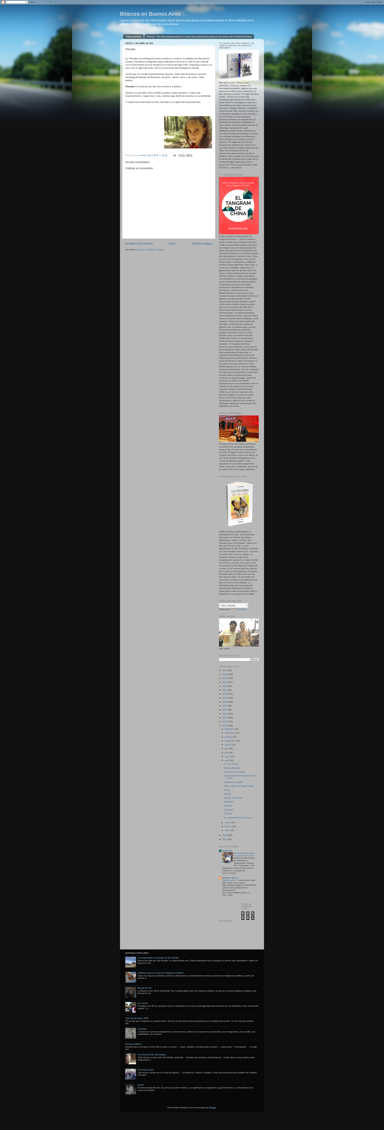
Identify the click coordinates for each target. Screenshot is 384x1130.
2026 (225, 670)
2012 (225, 725)
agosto (228, 745)
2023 (225, 682)
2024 (225, 678)
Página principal (133, 36)
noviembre (230, 733)
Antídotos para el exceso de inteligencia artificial (160, 973)
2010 (225, 839)
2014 (225, 718)
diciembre (230, 729)
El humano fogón (146, 1070)
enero (228, 830)
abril (227, 760)
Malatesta (228, 802)
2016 (225, 710)
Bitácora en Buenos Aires (150, 14)
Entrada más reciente (139, 243)
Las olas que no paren (234, 772)
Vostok (141, 1085)
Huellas (227, 794)
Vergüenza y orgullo (233, 782)
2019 (225, 698)
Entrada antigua (202, 243)
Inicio (172, 243)
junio (227, 753)
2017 (225, 706)
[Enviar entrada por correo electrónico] (174, 155)
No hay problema (133, 1044)
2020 (225, 694)
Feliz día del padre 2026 (136, 1018)
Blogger (212, 1107)
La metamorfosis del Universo (238, 818)
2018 (225, 702)
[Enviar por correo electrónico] (179, 155)
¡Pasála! (228, 806)
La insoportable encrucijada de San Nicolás (158, 958)
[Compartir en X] (185, 155)
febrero (228, 826)
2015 (225, 714)
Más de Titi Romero (233, 798)
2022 (225, 686)
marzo (228, 822)
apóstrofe (227, 851)
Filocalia (228, 813)
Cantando (142, 1029)
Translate (241, 609)
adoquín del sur (230, 878)
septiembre (230, 741)
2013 (225, 722)
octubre (228, 737)
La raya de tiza (231, 764)
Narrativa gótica (229, 880)
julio (227, 748)
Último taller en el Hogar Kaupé (239, 786)
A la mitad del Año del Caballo (152, 1054)
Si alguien (228, 810)
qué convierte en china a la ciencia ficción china (244, 854)
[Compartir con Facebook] (188, 155)
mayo (228, 756)
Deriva (227, 790)
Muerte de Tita (144, 988)
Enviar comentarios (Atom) (151, 250)
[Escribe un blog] (182, 155)
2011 (224, 835)
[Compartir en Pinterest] (190, 155)
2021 (225, 690)
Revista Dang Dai (232, 768)
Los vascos (143, 1003)
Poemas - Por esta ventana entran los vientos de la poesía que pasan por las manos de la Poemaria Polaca (199, 36)
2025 (225, 674)
